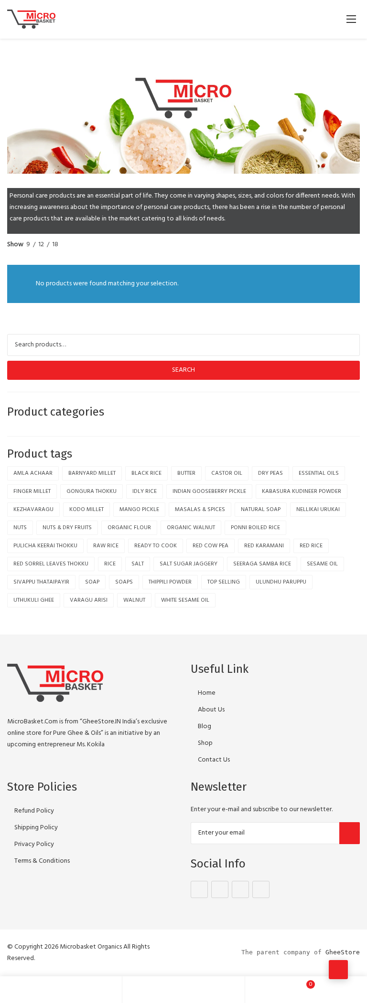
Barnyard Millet (92, 473)
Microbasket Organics (91, 946)
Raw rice (106, 546)
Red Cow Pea (210, 546)
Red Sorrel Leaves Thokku (50, 564)
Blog (204, 726)
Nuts (20, 528)
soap (92, 582)
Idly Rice (144, 491)
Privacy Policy (34, 844)
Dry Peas (270, 473)
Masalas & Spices (200, 509)
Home (207, 693)
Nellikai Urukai (318, 509)
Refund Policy (34, 810)
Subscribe (349, 833)
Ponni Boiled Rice (255, 528)
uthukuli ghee (33, 600)
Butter (186, 473)
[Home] (61, 989)
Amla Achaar (33, 473)
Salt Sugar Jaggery (188, 564)
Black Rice (146, 473)
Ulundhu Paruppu (281, 582)
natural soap (261, 509)
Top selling (223, 582)
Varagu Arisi (89, 600)
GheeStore (342, 952)
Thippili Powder (170, 582)
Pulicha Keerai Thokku (45, 546)
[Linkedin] (261, 889)
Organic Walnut (191, 528)
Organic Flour (129, 528)
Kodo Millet (86, 509)
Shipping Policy (36, 827)
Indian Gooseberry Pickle (209, 491)
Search (183, 370)
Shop (205, 743)
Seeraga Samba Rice (262, 564)
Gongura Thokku (91, 491)
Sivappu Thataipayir (41, 582)
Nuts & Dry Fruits (67, 528)
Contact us (214, 759)
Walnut (134, 600)
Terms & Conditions (42, 861)
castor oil (226, 473)
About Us (211, 709)
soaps (124, 582)
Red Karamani (264, 546)
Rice (110, 564)
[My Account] (183, 989)
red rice (311, 546)
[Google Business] (240, 889)
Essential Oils (319, 473)
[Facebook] (199, 889)
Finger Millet (32, 491)
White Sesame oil (185, 600)
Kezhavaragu (33, 509)
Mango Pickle (139, 509)
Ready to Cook (155, 546)
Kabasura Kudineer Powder (301, 491)
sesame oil (322, 564)
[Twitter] (219, 889)
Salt (137, 564)
